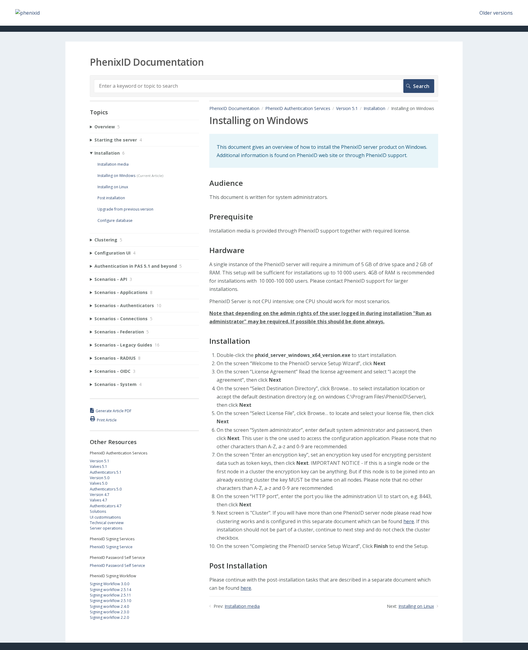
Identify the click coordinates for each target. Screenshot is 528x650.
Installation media (242, 606)
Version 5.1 (347, 108)
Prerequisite (231, 216)
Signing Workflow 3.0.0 (109, 583)
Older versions (496, 12)
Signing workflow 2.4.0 (109, 606)
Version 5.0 (99, 477)
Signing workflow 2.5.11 (110, 595)
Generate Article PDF (113, 410)
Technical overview (107, 522)
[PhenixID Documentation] (27, 13)
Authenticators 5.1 (106, 472)
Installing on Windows (116, 175)
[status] (323, 151)
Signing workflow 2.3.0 (109, 612)
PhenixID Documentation (234, 108)
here (408, 521)
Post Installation (238, 565)
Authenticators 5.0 (106, 489)
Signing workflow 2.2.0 (109, 617)
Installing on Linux (416, 606)
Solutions (98, 511)
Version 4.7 (99, 494)
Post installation (111, 197)
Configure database (115, 220)
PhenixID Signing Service (111, 546)
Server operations (106, 528)
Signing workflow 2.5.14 (110, 589)
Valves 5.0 (98, 483)
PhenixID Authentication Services (297, 108)
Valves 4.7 (98, 500)
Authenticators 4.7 (106, 506)
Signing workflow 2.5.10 (110, 600)
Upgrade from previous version (125, 209)
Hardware (226, 250)
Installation (374, 108)
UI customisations (105, 517)
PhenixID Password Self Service (117, 565)
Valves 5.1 (98, 466)
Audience (226, 183)
